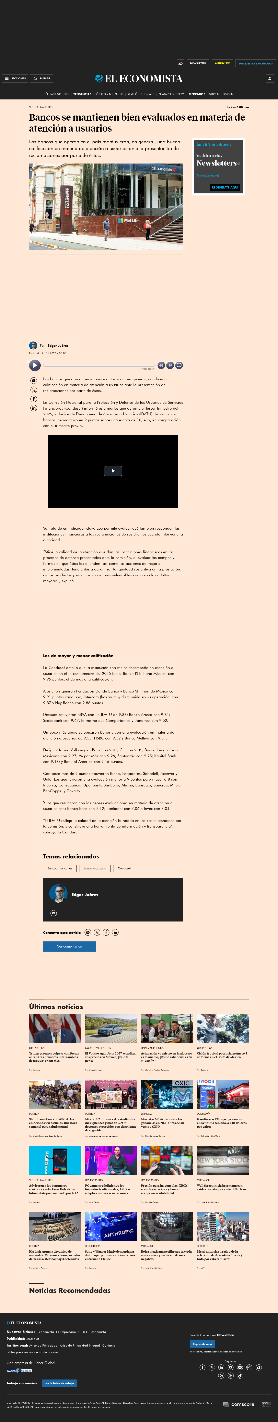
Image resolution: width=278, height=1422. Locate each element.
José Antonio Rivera (210, 1202)
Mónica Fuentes (40, 1268)
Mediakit (32, 1339)
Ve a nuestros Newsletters (208, 175)
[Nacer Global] (19, 1371)
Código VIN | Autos (98, 1047)
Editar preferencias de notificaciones (33, 1352)
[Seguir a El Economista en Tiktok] (240, 1375)
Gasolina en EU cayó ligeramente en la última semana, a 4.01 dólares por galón (222, 1123)
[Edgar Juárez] (33, 345)
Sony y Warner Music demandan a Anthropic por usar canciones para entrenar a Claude (110, 1255)
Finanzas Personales (154, 1047)
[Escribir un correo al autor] (53, 913)
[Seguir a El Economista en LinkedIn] (221, 1367)
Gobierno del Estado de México (103, 1136)
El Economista (44, 1332)
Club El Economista (92, 1332)
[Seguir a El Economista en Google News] (221, 1375)
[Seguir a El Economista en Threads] (231, 1375)
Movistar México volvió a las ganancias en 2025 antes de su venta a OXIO (162, 1123)
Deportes (202, 1246)
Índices (213, 94)
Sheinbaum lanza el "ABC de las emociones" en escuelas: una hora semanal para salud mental (53, 1123)
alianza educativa (172, 94)
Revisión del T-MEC (141, 94)
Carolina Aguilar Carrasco (157, 1070)
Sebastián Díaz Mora (210, 1136)
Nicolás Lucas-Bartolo (155, 1136)
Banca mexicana (95, 868)
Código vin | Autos (108, 94)
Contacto (108, 1345)
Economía (203, 1113)
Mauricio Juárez (96, 1070)
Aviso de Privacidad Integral (80, 1345)
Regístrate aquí (202, 1344)
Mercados (203, 1180)
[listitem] (35, 365)
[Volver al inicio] (88, 1323)
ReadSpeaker (147, 368)
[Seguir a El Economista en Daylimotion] (259, 1367)
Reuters (36, 1070)
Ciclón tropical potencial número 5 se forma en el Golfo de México (222, 1055)
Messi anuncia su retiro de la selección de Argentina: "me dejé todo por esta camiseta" (220, 1255)
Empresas (146, 1113)
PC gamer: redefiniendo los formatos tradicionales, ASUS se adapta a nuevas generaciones (108, 1189)
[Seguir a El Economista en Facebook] (202, 1367)
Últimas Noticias (57, 94)
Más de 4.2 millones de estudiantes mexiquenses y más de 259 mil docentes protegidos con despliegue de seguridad (111, 1125)
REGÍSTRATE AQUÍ (225, 187)
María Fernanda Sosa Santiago (47, 1136)
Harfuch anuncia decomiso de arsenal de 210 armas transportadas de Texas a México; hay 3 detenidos (55, 1255)
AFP (203, 1268)
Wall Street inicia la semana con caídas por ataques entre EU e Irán (221, 1187)
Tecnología (93, 1246)
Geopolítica (37, 1047)
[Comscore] (238, 1405)
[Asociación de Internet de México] (266, 1405)
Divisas (228, 94)
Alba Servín (94, 1202)
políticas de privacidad (230, 1351)
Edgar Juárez (58, 345)
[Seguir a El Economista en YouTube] (231, 1367)
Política (34, 1113)
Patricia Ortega (152, 1202)
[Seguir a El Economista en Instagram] (249, 1367)
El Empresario (66, 1332)
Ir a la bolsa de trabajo (59, 1383)
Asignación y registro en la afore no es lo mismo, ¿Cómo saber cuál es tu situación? (167, 1057)
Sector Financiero (41, 107)
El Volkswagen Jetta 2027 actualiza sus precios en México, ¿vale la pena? (110, 1057)
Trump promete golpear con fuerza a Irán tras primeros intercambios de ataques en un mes (54, 1057)
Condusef (124, 868)
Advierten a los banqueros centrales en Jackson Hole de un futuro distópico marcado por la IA (54, 1189)
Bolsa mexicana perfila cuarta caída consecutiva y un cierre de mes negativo (166, 1255)
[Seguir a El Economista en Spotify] (240, 1367)
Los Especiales (94, 1180)
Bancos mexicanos (59, 868)
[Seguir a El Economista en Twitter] (212, 1367)
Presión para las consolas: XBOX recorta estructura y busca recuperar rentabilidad (164, 1189)
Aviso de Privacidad (43, 1345)
